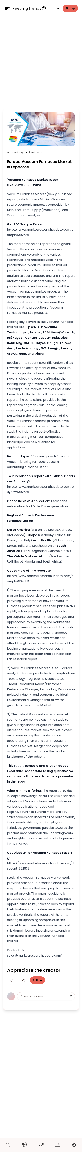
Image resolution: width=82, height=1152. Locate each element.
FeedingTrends (27, 8)
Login (55, 8)
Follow (37, 980)
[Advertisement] (41, 61)
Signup (70, 8)
